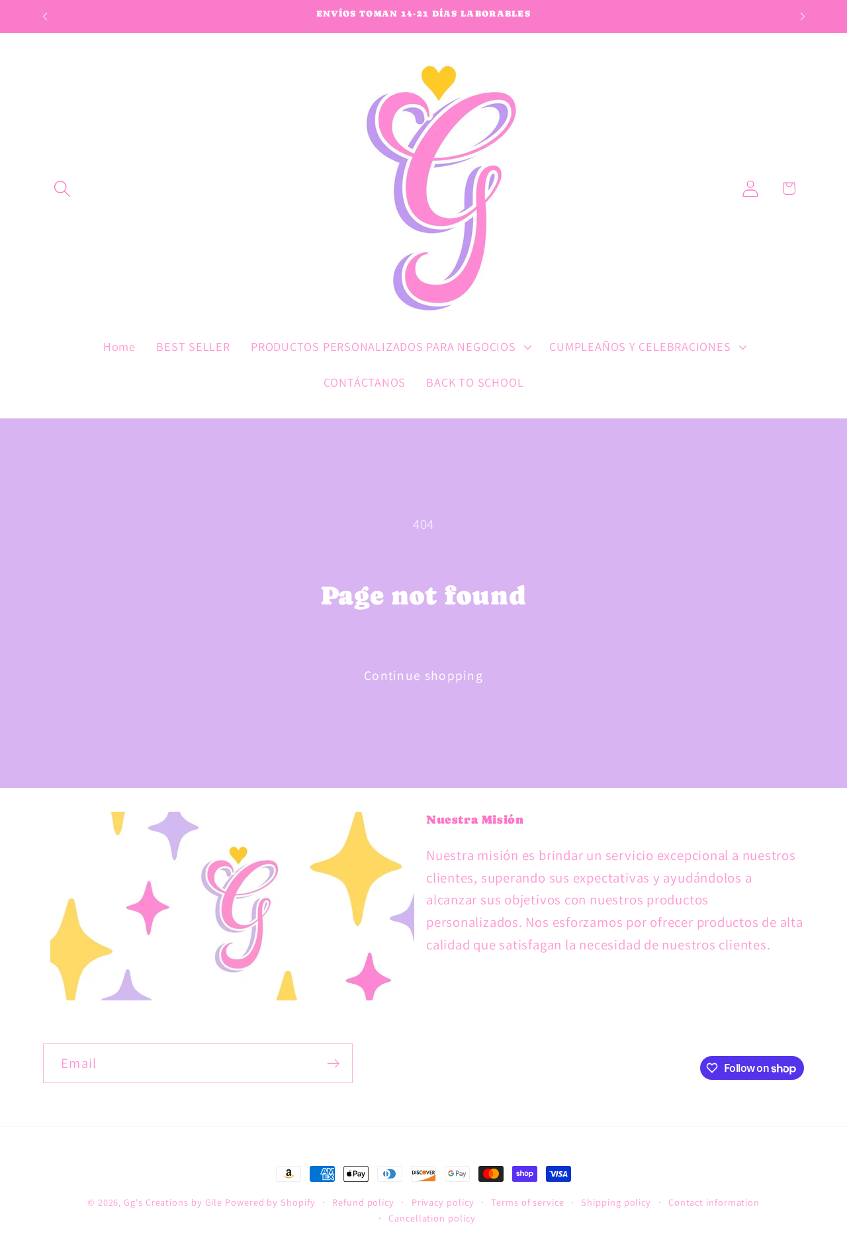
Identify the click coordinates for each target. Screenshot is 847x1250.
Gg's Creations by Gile (173, 1202)
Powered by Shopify (270, 1202)
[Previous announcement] (45, 16)
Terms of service (527, 1202)
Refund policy (363, 1202)
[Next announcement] (802, 16)
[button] (62, 188)
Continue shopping (423, 675)
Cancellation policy (431, 1218)
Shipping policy (616, 1202)
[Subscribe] (333, 1063)
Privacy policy (443, 1202)
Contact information (714, 1202)
